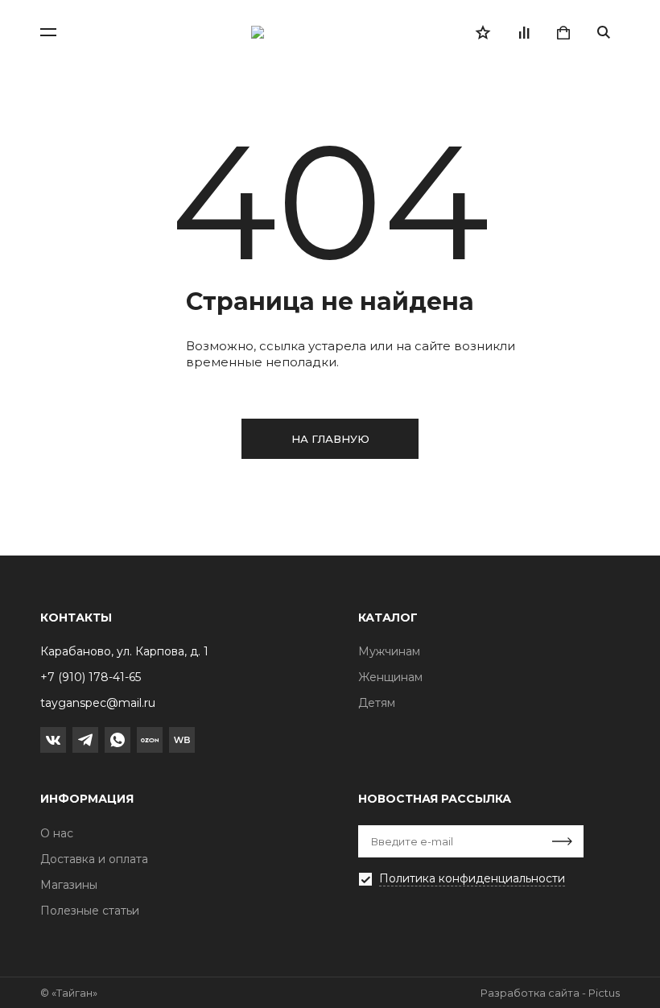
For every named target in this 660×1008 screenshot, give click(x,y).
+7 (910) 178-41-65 (90, 677)
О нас (56, 833)
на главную (330, 438)
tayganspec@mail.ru (97, 703)
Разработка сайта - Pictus (550, 992)
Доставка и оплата (94, 859)
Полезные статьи (89, 910)
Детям (376, 703)
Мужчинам (389, 651)
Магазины (68, 885)
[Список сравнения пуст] (523, 32)
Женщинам (390, 677)
